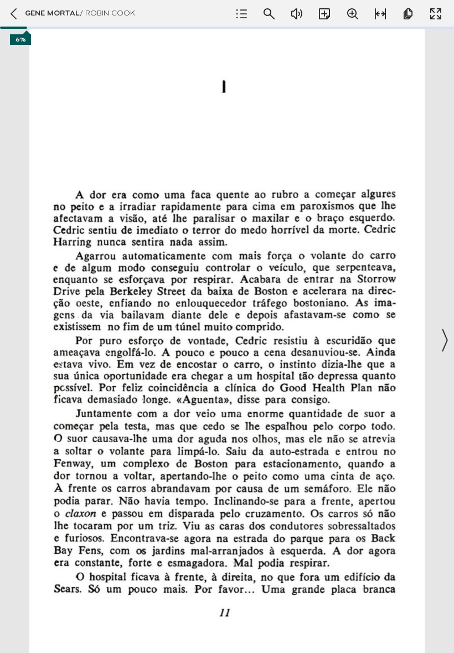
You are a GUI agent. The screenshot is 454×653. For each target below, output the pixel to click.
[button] (227, 340)
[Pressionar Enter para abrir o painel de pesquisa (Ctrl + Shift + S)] (269, 14)
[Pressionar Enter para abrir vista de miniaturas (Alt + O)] (408, 14)
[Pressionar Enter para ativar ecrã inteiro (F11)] (436, 14)
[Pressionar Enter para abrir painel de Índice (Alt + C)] (241, 14)
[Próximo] (444, 340)
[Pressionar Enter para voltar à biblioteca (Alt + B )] (12, 14)
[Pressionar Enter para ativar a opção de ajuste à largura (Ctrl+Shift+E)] (380, 14)
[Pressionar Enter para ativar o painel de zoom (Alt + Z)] (353, 14)
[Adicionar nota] (324, 14)
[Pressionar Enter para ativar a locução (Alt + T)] (297, 14)
